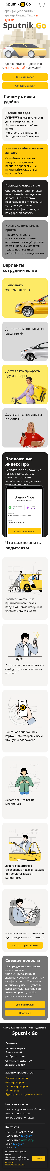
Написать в (13, 1136)
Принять (38, 1158)
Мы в (9, 1144)
